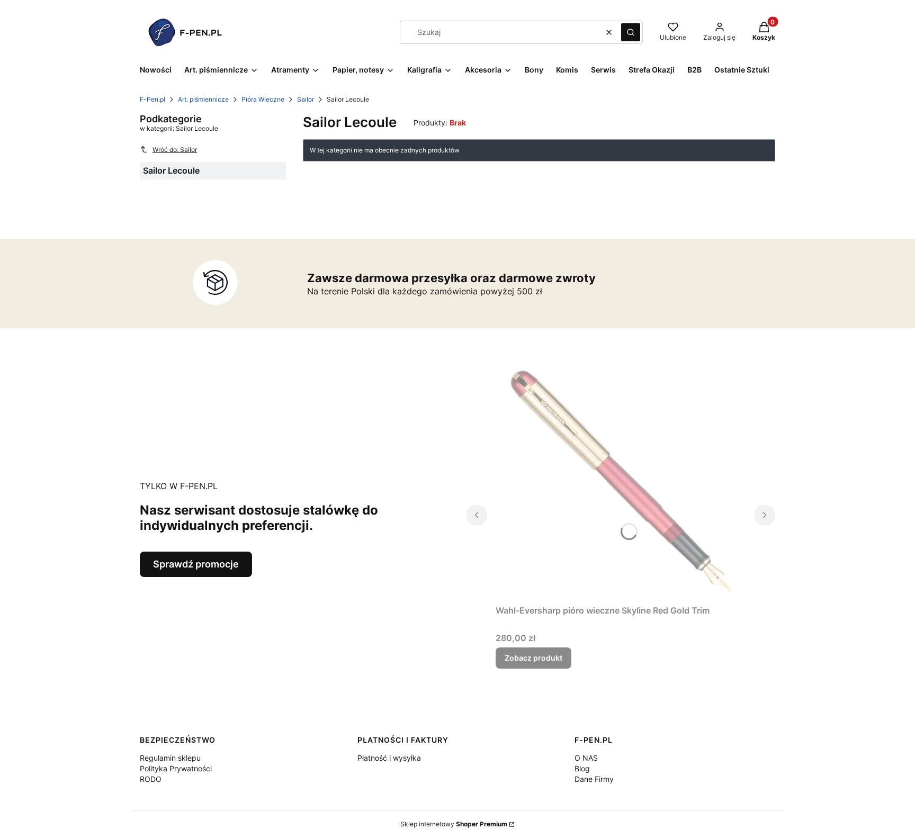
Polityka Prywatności (176, 768)
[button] (630, 32)
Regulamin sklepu (170, 757)
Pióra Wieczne (262, 99)
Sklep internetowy (453, 824)
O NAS (586, 757)
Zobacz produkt (533, 657)
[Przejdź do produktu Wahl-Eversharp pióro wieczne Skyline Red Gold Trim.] (621, 481)
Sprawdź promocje (196, 564)
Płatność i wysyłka (389, 757)
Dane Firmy (594, 778)
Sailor (305, 99)
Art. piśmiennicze (203, 99)
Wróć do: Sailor (174, 150)
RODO (151, 778)
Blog (582, 768)
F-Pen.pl (152, 99)
